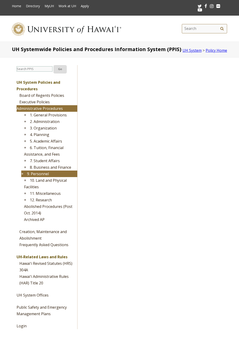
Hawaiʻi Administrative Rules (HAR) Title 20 (44, 280)
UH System (192, 50)
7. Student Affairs (45, 160)
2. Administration (45, 121)
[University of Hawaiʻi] (66, 29)
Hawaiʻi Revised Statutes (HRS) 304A (45, 267)
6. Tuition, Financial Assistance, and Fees (43, 151)
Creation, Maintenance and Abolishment (43, 235)
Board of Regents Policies (41, 95)
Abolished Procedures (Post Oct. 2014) (48, 210)
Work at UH (67, 6)
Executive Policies (34, 102)
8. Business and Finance (50, 167)
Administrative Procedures (40, 108)
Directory (33, 6)
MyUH (49, 6)
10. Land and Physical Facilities (45, 183)
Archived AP (34, 219)
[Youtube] (200, 9)
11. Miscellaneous (45, 193)
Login (22, 326)
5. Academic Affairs (46, 141)
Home (16, 6)
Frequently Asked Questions (43, 244)
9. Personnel (38, 173)
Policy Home (216, 50)
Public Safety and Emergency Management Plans (42, 310)
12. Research (41, 200)
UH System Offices (33, 295)
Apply (85, 6)
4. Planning (39, 134)
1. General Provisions (48, 115)
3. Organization (43, 128)
